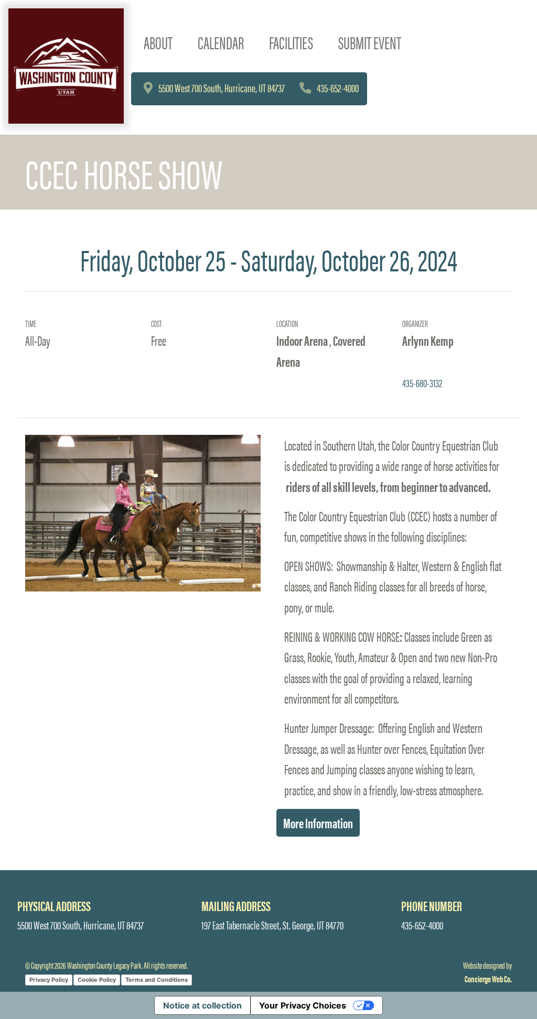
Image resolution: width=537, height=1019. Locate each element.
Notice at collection (202, 1005)
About (158, 42)
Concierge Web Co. (488, 978)
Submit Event (369, 42)
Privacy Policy (48, 979)
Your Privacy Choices (302, 1005)
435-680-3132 (422, 382)
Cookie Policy (97, 979)
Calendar (221, 42)
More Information (318, 822)
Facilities (291, 42)
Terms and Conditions (156, 979)
